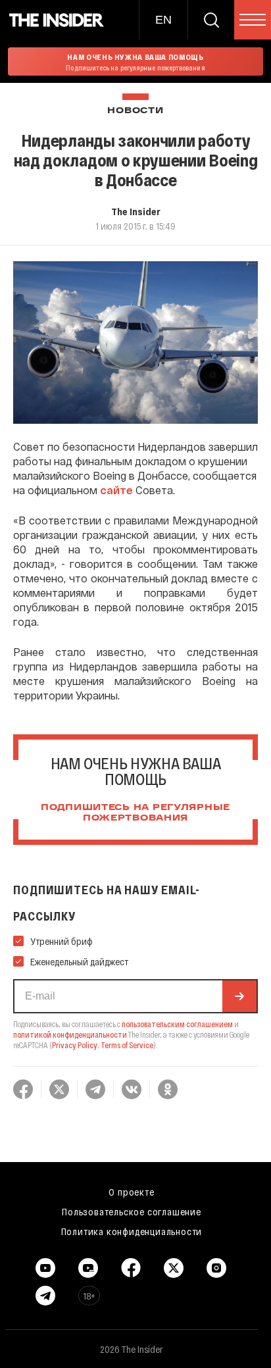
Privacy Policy (74, 1045)
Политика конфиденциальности (132, 1231)
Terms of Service (127, 1045)
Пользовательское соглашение (131, 1211)
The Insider (135, 211)
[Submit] (239, 996)
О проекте (131, 1192)
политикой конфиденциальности (70, 1034)
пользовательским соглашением (177, 1023)
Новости (135, 110)
